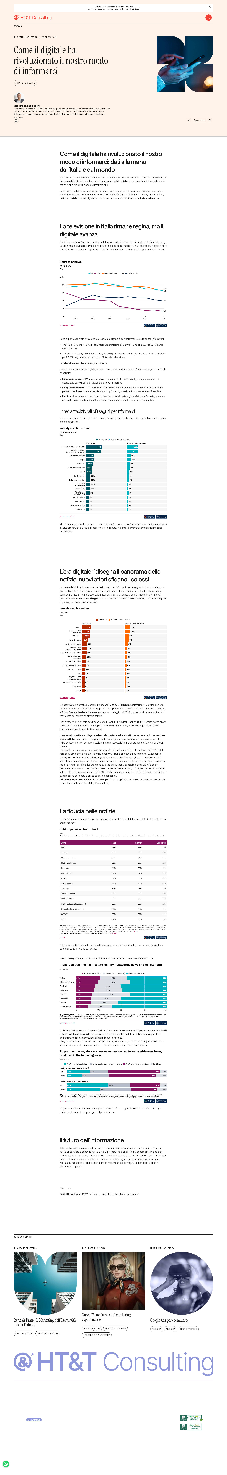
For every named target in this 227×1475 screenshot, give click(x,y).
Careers (19, 1419)
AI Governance (122, 1444)
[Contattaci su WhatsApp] (6, 1464)
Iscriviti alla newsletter (123, 1401)
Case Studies (23, 1407)
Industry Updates (47, 1333)
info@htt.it (184, 1404)
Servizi (18, 1401)
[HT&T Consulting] (33, 17)
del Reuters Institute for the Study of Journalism (100, 1194)
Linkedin (150, 1398)
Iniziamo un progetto (123, 1395)
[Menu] (208, 17)
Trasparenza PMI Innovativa (27, 1444)
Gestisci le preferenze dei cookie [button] (28, 1457)
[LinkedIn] (16, 120)
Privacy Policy (107, 1463)
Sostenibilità (23, 1426)
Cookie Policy (119, 1463)
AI (99, 1328)
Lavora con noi (120, 1398)
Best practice (23, 1333)
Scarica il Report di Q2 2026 (127, 9)
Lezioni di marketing (97, 1335)
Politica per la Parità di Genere (28, 1440)
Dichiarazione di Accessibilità (129, 1440)
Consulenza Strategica (30, 1394)
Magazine (18, 26)
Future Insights (25, 82)
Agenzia (19, 1388)
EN (184, 1408)
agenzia (88, 1328)
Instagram (151, 1395)
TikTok (149, 1401)
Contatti (19, 1432)
